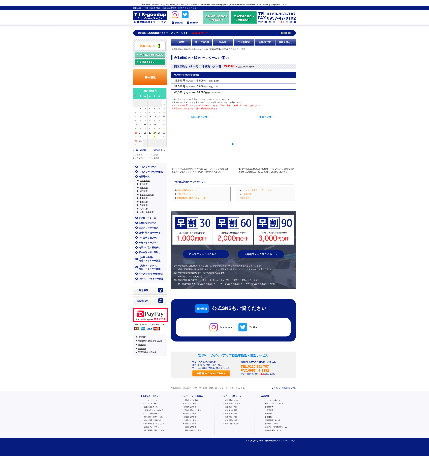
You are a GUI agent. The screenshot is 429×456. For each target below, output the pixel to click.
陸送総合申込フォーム (273, 430)
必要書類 (142, 348)
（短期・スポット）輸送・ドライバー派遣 (150, 267)
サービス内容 (202, 42)
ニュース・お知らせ (272, 400)
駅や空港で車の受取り (150, 252)
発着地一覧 (144, 176)
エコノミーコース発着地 (192, 396)
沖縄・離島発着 (147, 212)
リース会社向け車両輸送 (151, 274)
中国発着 (144, 202)
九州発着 (144, 209)
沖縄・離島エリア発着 (193, 430)
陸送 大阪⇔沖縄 (231, 417)
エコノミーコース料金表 (151, 171)
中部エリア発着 (190, 413)
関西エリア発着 (190, 417)
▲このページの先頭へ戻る (284, 388)
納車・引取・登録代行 (152, 420)
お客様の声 (265, 42)
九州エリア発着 (190, 427)
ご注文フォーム (184, 194)
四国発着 (144, 205)
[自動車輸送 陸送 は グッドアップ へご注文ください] (244, 22)
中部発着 (144, 198)
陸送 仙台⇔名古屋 (232, 424)
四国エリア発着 (190, 424)
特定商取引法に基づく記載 (150, 341)
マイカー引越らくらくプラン (155, 424)
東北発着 (144, 184)
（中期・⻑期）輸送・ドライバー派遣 (150, 259)
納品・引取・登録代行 (150, 247)
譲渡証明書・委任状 (147, 352)
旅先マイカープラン (148, 242)
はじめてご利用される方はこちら (256, 190)
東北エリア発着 (190, 403)
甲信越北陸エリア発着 (193, 410)
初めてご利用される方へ (274, 403)
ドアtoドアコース (147, 218)
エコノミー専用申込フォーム (276, 427)
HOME (181, 42)
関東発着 (144, 187)
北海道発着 (145, 180)
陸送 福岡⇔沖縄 (231, 420)
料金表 (222, 42)
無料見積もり (286, 42)
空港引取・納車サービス (151, 232)
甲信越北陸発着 (147, 195)
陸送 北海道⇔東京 (232, 400)
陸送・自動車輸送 (267, 440)
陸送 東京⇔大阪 (231, 407)
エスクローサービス (148, 227)
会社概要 (265, 396)
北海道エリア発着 (191, 400)
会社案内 (179, 22)
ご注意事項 (244, 42)
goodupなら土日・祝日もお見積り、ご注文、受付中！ (222, 33)
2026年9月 (157, 150)
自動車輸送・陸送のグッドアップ (150, 17)
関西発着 (144, 191)
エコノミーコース (147, 166)
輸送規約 (194, 22)
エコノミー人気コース (231, 396)
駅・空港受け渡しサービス (154, 430)
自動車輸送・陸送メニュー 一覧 (191, 198)
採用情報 (150, 77)
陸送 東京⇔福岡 (231, 410)
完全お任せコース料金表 (154, 410)
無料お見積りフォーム (187, 190)
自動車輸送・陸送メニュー (153, 396)
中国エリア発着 (190, 420)
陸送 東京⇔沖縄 (231, 413)
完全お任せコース (147, 222)
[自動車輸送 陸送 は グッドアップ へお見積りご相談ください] (216, 22)
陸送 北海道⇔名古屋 (232, 403)
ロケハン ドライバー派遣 (151, 278)
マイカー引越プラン (148, 237)
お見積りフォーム (271, 424)
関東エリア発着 (190, 407)
